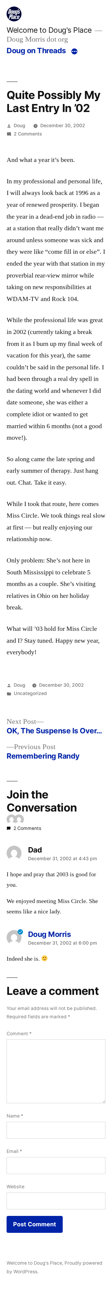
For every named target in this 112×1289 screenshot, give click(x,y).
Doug (19, 125)
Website (15, 1186)
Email (14, 1151)
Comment (19, 1033)
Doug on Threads (36, 50)
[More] (74, 51)
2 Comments (28, 134)
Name (15, 1116)
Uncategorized (30, 693)
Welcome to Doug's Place (49, 30)
